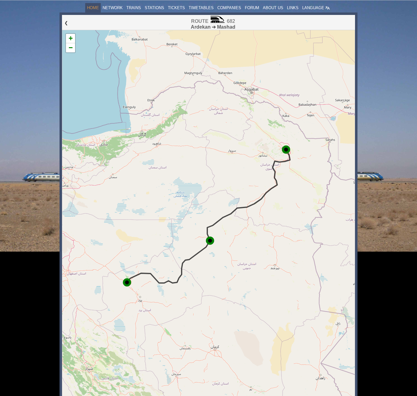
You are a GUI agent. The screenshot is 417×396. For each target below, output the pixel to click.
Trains (133, 7)
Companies (229, 7)
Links (293, 7)
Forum (252, 7)
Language (313, 7)
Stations (154, 7)
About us (273, 7)
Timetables (201, 7)
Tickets (176, 7)
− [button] (71, 47)
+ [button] (71, 38)
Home (93, 7)
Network (113, 7)
